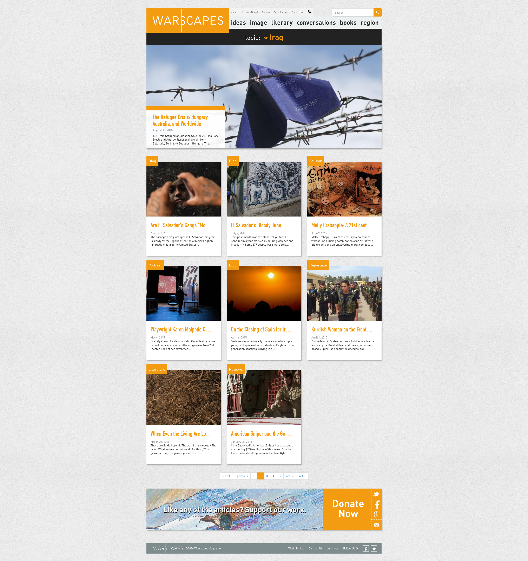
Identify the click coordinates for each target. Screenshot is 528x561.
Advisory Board (250, 12)
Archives (332, 548)
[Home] (187, 20)
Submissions (281, 12)
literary (282, 22)
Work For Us (296, 548)
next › (289, 476)
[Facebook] (376, 504)
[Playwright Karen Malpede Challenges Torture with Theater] (183, 293)
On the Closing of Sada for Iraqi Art (264, 330)
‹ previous (241, 476)
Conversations (316, 22)
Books (348, 22)
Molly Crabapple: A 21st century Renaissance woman (362, 226)
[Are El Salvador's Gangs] (183, 189)
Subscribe (297, 12)
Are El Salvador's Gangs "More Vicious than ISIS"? (199, 226)
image (258, 22)
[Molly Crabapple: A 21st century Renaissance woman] (344, 189)
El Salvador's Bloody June (256, 226)
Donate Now (348, 508)
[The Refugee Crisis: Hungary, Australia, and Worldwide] (264, 96)
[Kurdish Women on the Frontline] (344, 293)
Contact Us (316, 548)
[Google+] (376, 514)
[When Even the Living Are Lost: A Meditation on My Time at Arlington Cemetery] (183, 397)
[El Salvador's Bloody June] (264, 189)
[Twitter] (376, 494)
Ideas (238, 22)
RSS (309, 12)
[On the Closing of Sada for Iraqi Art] (264, 293)
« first (226, 476)
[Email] (376, 525)
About (234, 12)
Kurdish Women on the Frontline (342, 330)
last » (301, 476)
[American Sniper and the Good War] (264, 397)
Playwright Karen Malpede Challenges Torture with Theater (207, 330)
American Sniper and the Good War (264, 434)
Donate (266, 12)
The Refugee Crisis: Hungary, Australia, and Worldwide (181, 121)
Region (370, 22)
